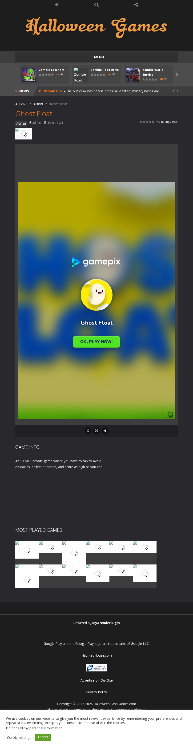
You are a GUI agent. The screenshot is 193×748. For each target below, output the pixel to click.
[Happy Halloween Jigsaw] (97, 573)
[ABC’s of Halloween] (97, 546)
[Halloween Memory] (50, 570)
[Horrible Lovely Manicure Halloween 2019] (27, 578)
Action (38, 104)
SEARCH (96, 4)
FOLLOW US (136, 4)
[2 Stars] (144, 121)
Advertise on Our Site (96, 680)
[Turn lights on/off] (88, 430)
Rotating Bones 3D (54, 91)
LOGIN (57, 4)
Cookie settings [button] (19, 737)
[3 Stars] (147, 121)
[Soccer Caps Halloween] (121, 570)
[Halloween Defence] (121, 546)
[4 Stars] (150, 121)
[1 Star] (141, 121)
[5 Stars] (153, 121)
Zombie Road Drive (105, 70)
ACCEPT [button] (43, 737)
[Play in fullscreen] (96, 430)
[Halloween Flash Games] (96, 27)
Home (23, 104)
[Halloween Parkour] (145, 546)
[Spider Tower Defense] (27, 549)
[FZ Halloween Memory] (145, 573)
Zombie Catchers (51, 70)
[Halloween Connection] (50, 546)
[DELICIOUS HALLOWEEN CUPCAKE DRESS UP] (74, 552)
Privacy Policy (96, 692)
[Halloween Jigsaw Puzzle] (74, 570)
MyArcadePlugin (106, 623)
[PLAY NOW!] (29, 74)
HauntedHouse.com (96, 655)
